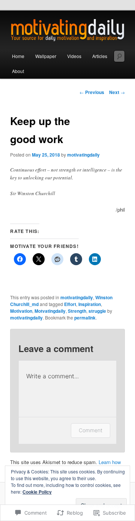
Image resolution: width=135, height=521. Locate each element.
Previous (92, 92)
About (18, 71)
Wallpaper (45, 56)
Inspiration (89, 304)
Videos (74, 56)
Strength (77, 311)
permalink (85, 317)
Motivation (21, 311)
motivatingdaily (83, 154)
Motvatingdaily (50, 311)
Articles (99, 56)
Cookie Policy (37, 491)
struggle (97, 311)
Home (18, 56)
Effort (70, 304)
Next (117, 92)
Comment (90, 430)
